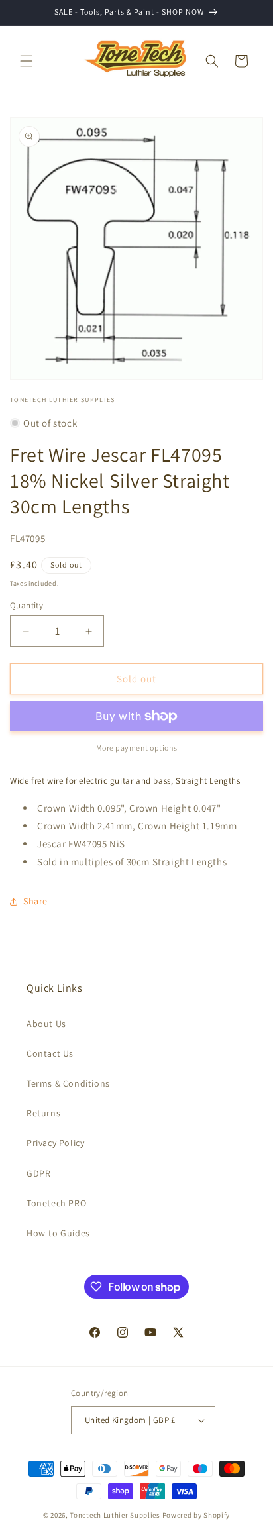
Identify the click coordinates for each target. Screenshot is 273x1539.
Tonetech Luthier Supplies (115, 1515)
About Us (46, 1024)
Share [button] (35, 901)
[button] (26, 61)
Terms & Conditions (68, 1083)
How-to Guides (58, 1233)
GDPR (38, 1173)
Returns (43, 1113)
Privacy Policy (55, 1143)
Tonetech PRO (56, 1203)
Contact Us (50, 1053)
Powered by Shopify (196, 1515)
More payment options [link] (137, 748)
